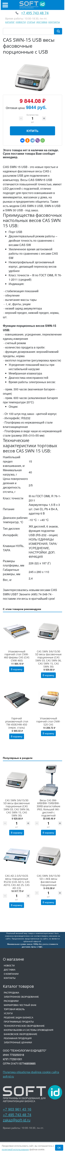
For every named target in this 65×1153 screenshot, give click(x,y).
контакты (54, 22)
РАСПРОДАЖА (11, 992)
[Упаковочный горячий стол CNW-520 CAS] (48, 698)
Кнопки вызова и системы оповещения (28, 1029)
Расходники (11, 1000)
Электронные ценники (18, 1042)
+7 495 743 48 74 (17, 1114)
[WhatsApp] (42, 140)
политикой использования (15, 1149)
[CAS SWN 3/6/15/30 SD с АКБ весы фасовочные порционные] (48, 856)
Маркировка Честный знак (20, 1004)
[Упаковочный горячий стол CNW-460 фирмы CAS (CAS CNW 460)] (16, 631)
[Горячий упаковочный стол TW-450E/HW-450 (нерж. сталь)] (16, 698)
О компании (11, 973)
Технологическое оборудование (24, 1025)
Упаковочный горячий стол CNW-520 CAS (48, 721)
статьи (31, 22)
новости (21, 22)
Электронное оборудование (21, 996)
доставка (41, 22)
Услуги (8, 1013)
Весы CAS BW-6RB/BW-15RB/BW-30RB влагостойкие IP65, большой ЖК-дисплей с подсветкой (48, 808)
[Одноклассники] (27, 140)
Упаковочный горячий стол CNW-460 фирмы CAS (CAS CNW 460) (16, 656)
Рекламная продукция (18, 1038)
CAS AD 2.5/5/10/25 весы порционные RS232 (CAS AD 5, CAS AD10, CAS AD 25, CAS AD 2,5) (17, 882)
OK (59, 1147)
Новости (9, 965)
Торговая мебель (14, 1009)
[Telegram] (32, 140)
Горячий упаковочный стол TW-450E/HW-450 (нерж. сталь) (16, 723)
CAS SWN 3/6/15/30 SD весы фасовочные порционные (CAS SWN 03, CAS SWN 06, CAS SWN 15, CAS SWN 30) (48, 659)
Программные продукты (19, 1021)
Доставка (9, 969)
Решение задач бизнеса (18, 1017)
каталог (10, 22)
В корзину (16, 669)
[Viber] (37, 140)
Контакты (10, 977)
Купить (32, 131)
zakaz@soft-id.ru (16, 1120)
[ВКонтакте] (22, 140)
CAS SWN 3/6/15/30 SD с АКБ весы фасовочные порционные (48, 880)
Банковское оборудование (20, 1034)
